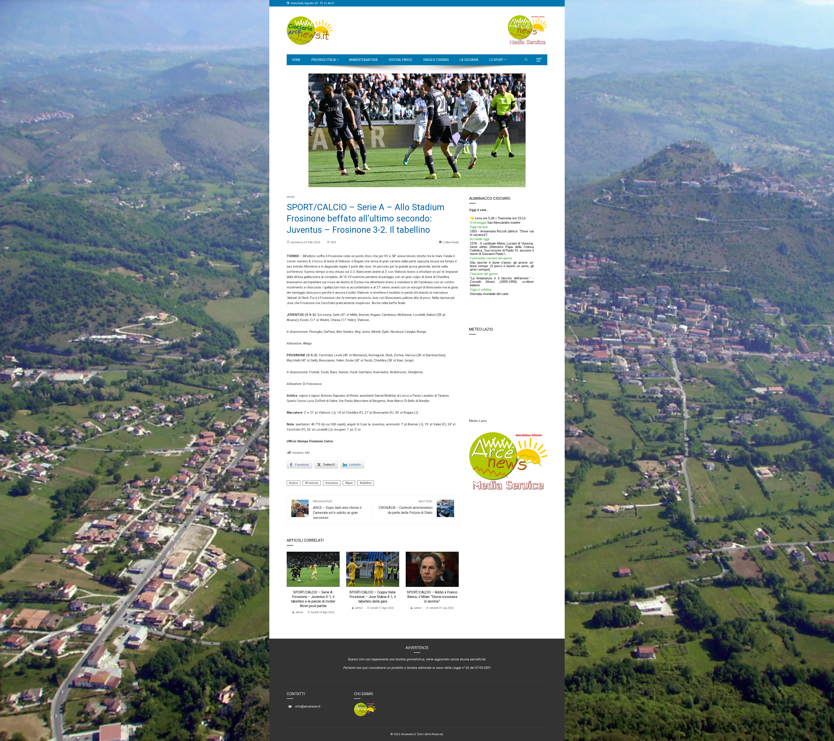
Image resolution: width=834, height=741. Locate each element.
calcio (294, 483)
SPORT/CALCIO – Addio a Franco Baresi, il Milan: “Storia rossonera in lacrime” (432, 596)
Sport (291, 197)
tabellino (366, 483)
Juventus (332, 483)
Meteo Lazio (478, 421)
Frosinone (312, 483)
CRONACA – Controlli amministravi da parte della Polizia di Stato (405, 507)
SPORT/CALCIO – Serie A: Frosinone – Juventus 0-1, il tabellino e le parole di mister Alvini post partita (313, 599)
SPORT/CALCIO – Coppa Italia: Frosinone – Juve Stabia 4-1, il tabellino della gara (372, 596)
